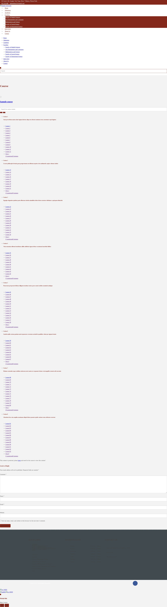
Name (2, 496)
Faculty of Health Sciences (12, 17)
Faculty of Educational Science (13, 26)
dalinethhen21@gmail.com (17, 3)
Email (2, 504)
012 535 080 (4, 3)
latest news (6, 59)
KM (4, 592)
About (33, 550)
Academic (6, 42)
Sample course (6, 102)
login (19, 460)
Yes (7, 605)
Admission (6, 40)
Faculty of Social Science (12, 24)
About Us (6, 61)
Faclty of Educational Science (40, 559)
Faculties (7, 15)
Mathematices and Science (12, 22)
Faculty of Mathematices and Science (42, 564)
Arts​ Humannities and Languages (14, 19)
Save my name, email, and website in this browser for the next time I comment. (23, 521)
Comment (3, 474)
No (2, 605)
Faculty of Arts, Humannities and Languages (44, 566)
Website (2, 512)
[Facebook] (135, 583)
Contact (7, 33)
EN (6, 589)
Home (5, 38)
